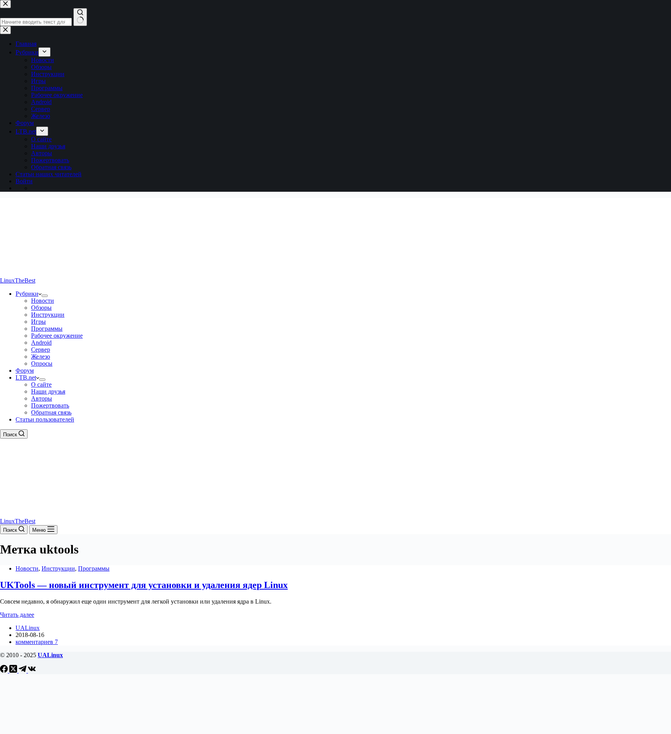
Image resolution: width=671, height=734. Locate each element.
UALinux (50, 655)
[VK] (32, 670)
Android (41, 342)
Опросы (41, 363)
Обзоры (41, 307)
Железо (40, 356)
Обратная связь (51, 412)
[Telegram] (23, 670)
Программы (47, 328)
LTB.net (26, 377)
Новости (42, 300)
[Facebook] (4, 670)
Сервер (40, 349)
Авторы (41, 398)
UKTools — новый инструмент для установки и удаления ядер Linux (144, 585)
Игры (38, 321)
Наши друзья (48, 391)
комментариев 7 (37, 642)
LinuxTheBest (17, 280)
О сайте (41, 384)
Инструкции (47, 314)
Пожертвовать (50, 405)
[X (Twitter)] (14, 670)
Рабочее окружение (57, 335)
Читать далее (17, 614)
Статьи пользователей (45, 419)
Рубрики (27, 293)
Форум (25, 370)
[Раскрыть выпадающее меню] (45, 296)
